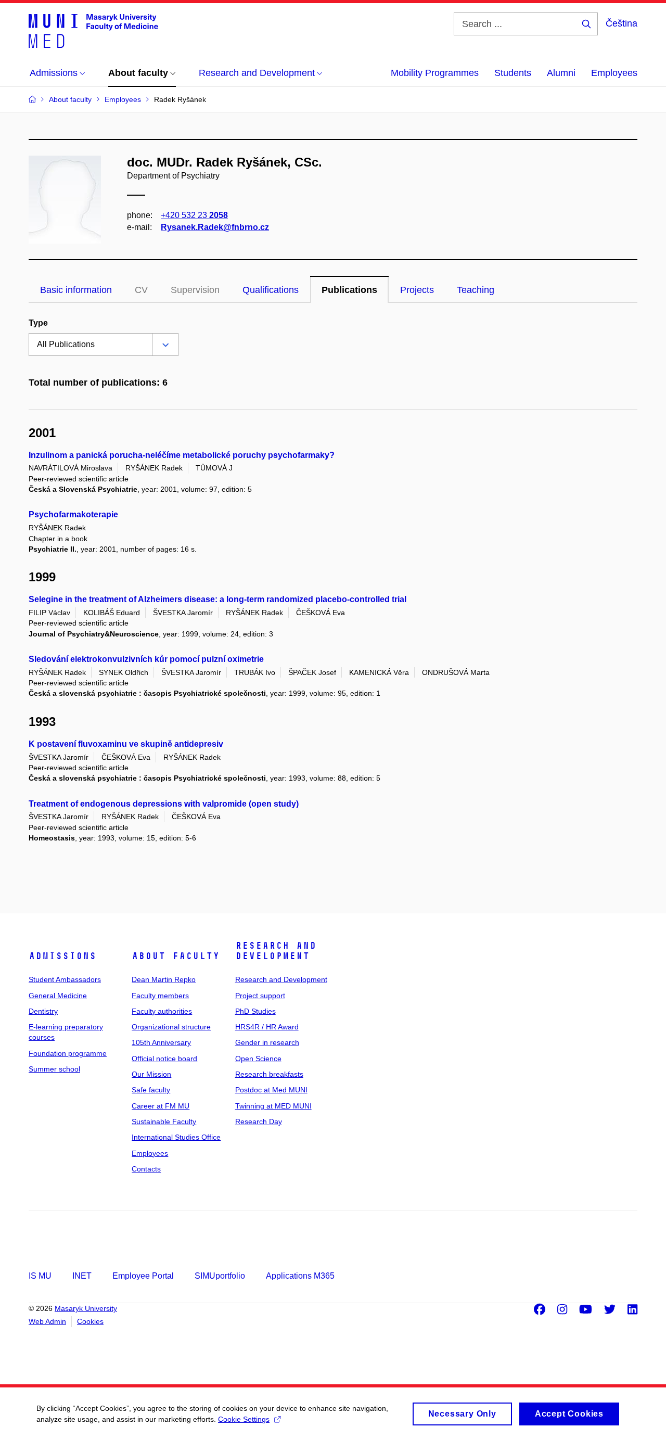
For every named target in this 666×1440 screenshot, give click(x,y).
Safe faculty (151, 1090)
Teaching (475, 290)
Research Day (258, 1121)
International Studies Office (176, 1137)
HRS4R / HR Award (267, 1027)
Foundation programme (68, 1053)
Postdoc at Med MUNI (271, 1090)
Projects (417, 290)
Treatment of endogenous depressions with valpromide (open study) (164, 803)
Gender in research (267, 1042)
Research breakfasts (269, 1074)
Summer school (54, 1069)
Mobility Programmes (435, 73)
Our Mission (151, 1074)
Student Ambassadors (65, 979)
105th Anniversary (161, 1042)
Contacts (146, 1169)
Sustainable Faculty (164, 1121)
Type (38, 322)
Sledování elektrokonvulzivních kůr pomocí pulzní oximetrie (146, 659)
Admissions (62, 956)
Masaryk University (86, 1308)
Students (512, 73)
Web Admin (47, 1321)
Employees (614, 73)
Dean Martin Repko (164, 979)
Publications (349, 290)
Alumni (561, 73)
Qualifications (270, 290)
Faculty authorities (162, 1011)
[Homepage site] (93, 30)
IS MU (40, 1275)
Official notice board (164, 1058)
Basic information (76, 290)
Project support (260, 995)
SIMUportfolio (220, 1275)
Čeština (621, 23)
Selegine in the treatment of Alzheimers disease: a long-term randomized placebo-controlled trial (217, 599)
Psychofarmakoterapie (73, 514)
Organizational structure (171, 1027)
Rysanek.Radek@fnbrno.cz (215, 227)
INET (82, 1275)
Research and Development (275, 951)
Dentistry (43, 1011)
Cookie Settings (244, 1419)
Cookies (90, 1321)
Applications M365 (300, 1275)
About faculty (176, 956)
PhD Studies (255, 1011)
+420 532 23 (194, 215)
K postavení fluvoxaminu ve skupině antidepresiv (126, 744)
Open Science (258, 1058)
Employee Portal (143, 1275)
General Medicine (58, 995)
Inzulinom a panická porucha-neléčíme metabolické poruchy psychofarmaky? (182, 455)
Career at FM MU (160, 1106)
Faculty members (160, 995)
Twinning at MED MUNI (273, 1106)
